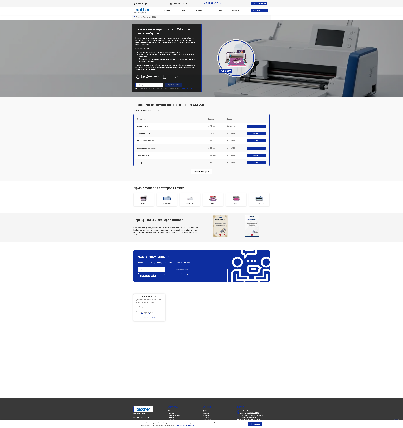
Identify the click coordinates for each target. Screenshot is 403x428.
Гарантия (199, 10)
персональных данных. (186, 88)
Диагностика (142, 126)
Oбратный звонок (259, 10)
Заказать (256, 126)
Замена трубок (143, 133)
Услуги (166, 10)
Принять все (255, 424)
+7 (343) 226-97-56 (212, 3)
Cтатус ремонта (259, 4)
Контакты (235, 10)
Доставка (218, 10)
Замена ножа (143, 155)
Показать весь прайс (201, 172)
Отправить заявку (173, 85)
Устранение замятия (146, 141)
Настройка (141, 162)
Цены (183, 10)
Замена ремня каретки (147, 148)
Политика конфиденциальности (185, 425)
